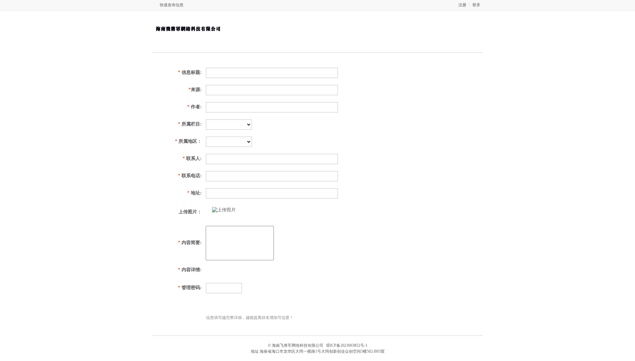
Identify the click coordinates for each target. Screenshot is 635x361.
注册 (462, 5)
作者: (194, 106)
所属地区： (188, 141)
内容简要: (190, 242)
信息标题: (190, 72)
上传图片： (190, 211)
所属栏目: (190, 124)
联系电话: (190, 175)
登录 (476, 5)
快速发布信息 (172, 5)
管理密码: (190, 287)
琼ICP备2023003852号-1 (346, 345)
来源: (195, 89)
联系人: (192, 158)
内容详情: (190, 269)
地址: (194, 192)
